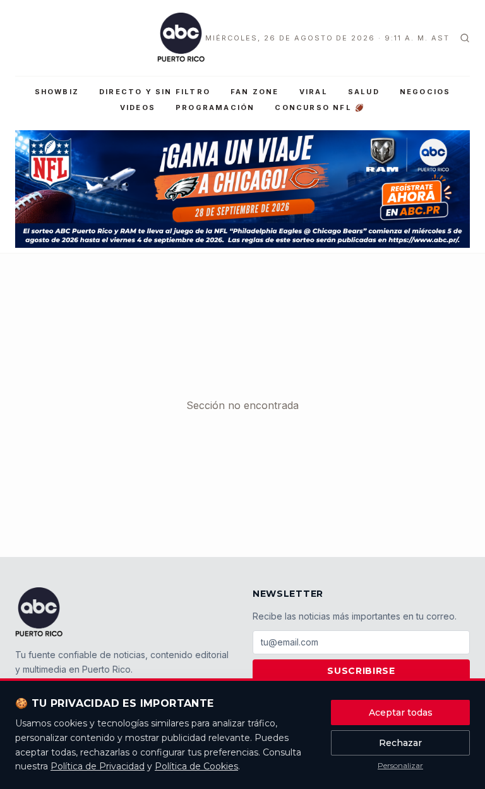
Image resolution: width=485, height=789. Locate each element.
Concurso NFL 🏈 (320, 107)
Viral (313, 91)
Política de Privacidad (98, 766)
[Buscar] (465, 38)
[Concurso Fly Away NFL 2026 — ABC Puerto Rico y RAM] (242, 189)
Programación (215, 107)
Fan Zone (255, 91)
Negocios (425, 91)
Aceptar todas (401, 712)
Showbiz (57, 91)
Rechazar (400, 743)
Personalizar (400, 765)
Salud (364, 91)
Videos (137, 107)
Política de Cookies (196, 766)
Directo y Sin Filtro (154, 91)
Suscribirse (361, 670)
